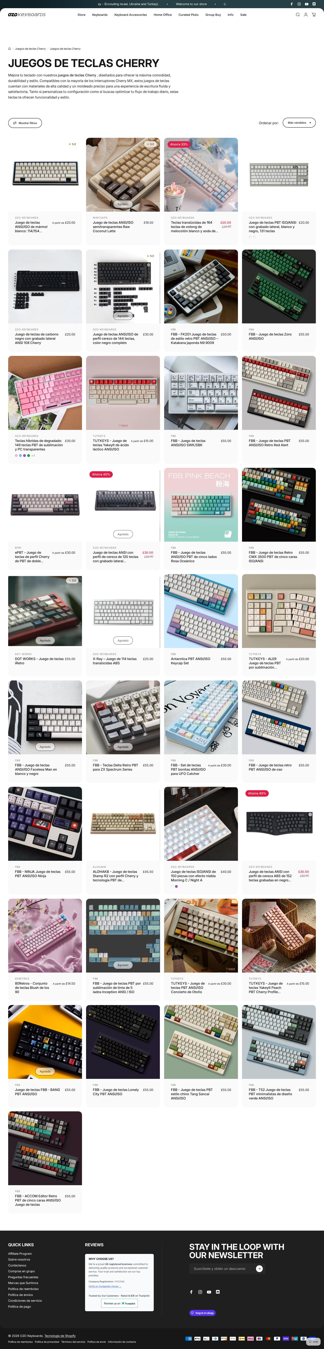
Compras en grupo (21, 1271)
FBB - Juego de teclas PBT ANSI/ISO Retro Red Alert (270, 443)
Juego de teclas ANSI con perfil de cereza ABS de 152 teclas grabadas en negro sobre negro (270, 878)
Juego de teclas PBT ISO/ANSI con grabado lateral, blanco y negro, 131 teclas (272, 226)
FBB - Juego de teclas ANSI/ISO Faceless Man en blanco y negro (36, 769)
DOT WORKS (23, 654)
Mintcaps (100, 217)
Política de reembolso (23, 1289)
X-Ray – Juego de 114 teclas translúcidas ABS (115, 661)
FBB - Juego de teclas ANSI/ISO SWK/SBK (188, 443)
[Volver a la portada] (9, 48)
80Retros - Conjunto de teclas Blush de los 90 (32, 987)
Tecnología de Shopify (60, 1336)
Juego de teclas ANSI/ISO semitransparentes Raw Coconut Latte (113, 226)
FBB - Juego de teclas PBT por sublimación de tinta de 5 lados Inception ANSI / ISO (117, 987)
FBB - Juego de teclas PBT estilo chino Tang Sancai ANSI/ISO (192, 1094)
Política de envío (96, 1341)
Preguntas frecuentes (23, 1277)
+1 (33, 455)
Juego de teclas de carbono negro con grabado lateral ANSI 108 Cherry (37, 338)
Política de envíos (20, 1295)
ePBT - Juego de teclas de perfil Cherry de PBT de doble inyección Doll (32, 558)
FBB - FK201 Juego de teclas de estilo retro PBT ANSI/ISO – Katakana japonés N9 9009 (194, 338)
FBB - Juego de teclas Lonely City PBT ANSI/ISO (116, 1092)
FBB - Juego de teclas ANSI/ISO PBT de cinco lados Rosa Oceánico (194, 556)
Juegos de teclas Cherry (30, 48)
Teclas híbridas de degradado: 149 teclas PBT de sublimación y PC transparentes (39, 445)
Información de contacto (122, 1341)
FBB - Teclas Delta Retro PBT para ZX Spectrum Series (115, 767)
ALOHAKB (99, 866)
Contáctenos (17, 1265)
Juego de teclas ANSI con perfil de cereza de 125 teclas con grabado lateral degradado (115, 558)
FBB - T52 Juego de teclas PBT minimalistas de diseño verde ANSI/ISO (270, 1094)
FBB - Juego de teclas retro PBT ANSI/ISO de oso (270, 767)
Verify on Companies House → (105, 1286)
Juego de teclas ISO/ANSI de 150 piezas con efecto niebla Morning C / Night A (193, 876)
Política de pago (19, 1306)
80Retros (22, 978)
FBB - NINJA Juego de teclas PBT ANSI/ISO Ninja (37, 874)
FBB (173, 329)
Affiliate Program (20, 1253)
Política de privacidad (47, 1341)
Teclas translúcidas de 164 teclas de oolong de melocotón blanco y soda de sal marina (193, 228)
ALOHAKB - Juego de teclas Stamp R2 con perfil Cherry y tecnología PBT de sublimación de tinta (115, 878)
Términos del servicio (73, 1341)
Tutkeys (99, 435)
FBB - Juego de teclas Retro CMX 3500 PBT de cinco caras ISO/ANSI (273, 556)
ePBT (18, 547)
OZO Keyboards (26, 217)
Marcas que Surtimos (23, 1283)
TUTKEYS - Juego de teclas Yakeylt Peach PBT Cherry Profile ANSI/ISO (266, 989)
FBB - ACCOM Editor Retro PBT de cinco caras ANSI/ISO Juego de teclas (38, 1200)
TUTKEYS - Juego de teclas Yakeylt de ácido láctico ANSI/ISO (111, 445)
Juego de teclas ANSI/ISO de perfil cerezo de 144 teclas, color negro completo (115, 338)
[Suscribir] (259, 1268)
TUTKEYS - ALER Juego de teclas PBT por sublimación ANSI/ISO (265, 665)
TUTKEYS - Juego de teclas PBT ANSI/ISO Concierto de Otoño (188, 987)
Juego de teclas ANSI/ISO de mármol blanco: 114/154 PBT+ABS (31, 228)
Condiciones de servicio (25, 1300)
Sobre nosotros (19, 1259)
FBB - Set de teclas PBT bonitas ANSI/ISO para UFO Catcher (188, 769)
